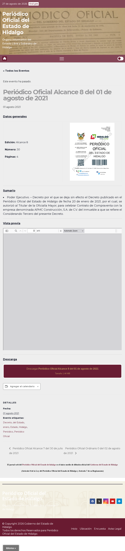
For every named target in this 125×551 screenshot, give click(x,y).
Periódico (8, 431)
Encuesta (100, 528)
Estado (14, 427)
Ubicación (86, 528)
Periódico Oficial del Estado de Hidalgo (15, 23)
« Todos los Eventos (16, 70)
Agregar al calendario (22, 386)
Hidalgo (23, 427)
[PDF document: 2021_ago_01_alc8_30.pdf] (62, 289)
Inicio (74, 528)
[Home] (4, 58)
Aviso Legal (114, 528)
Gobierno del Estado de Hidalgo (104, 465)
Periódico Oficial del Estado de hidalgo (39, 465)
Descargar (62, 371)
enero (6, 427)
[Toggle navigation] (62, 58)
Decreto (7, 422)
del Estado (18, 422)
